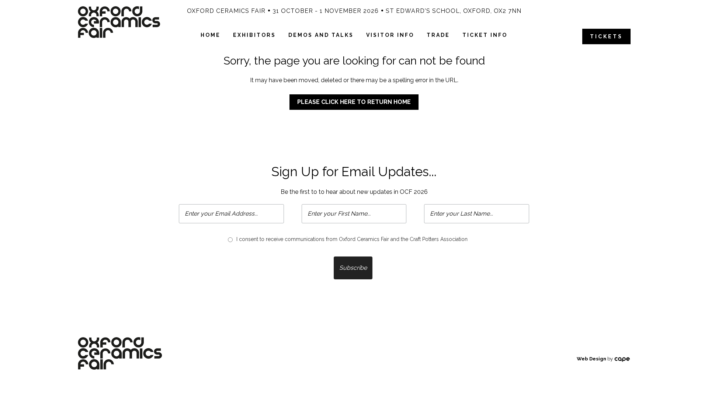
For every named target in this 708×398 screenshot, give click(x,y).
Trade (438, 35)
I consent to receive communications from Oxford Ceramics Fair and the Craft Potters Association (352, 239)
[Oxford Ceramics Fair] (118, 22)
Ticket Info (484, 35)
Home (211, 35)
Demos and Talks (321, 35)
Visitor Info (390, 35)
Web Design (591, 359)
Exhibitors (254, 35)
